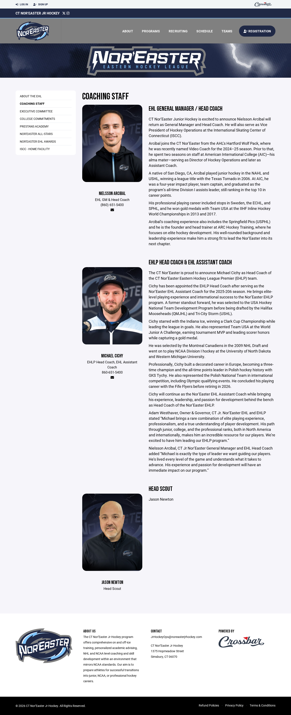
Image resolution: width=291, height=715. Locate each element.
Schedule (204, 31)
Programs (151, 31)
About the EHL (31, 96)
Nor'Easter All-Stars (36, 134)
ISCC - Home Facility (35, 149)
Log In (23, 4)
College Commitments (37, 119)
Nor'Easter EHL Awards (38, 141)
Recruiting (178, 31)
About (127, 31)
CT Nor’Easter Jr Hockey (38, 13)
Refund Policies (209, 705)
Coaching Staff (32, 104)
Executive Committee (36, 111)
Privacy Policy (234, 705)
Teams (227, 31)
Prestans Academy (34, 126)
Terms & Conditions (262, 705)
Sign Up (42, 4)
